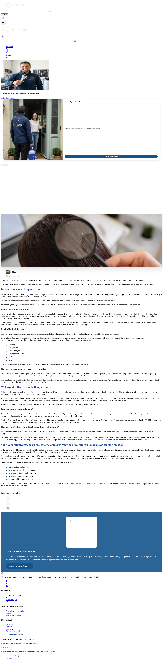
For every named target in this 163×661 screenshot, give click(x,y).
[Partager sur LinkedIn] (8, 508)
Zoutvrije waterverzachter (15, 611)
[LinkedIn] (7, 586)
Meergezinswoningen (14, 615)
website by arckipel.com (46, 652)
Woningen (9, 613)
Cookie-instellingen (13, 656)
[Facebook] (7, 581)
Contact (4, 15)
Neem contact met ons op (19, 566)
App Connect (21, 11)
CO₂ (33, 11)
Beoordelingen (11, 600)
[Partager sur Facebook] (8, 499)
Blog (7, 53)
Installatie (6, 11)
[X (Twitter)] (7, 584)
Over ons (9, 625)
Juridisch (9, 658)
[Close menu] (2, 36)
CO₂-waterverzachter (14, 595)
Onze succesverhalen (14, 631)
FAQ (8, 57)
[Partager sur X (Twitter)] (8, 503)
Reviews (44, 11)
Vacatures (9, 629)
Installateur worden (8, 98)
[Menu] (3, 23)
